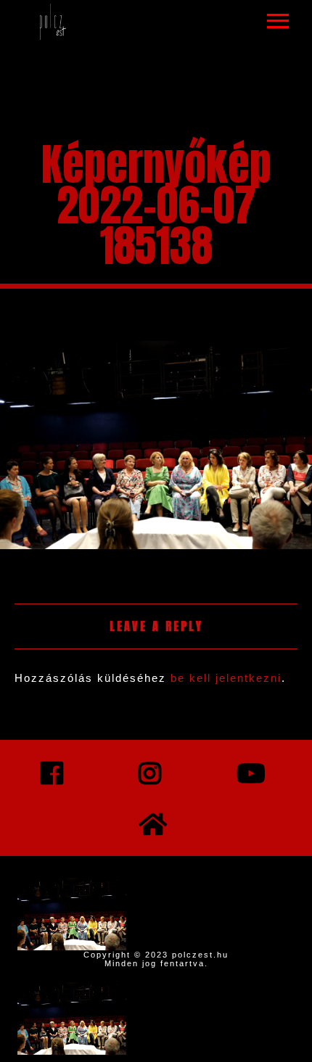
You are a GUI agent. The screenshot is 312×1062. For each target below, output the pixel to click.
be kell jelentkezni (226, 678)
